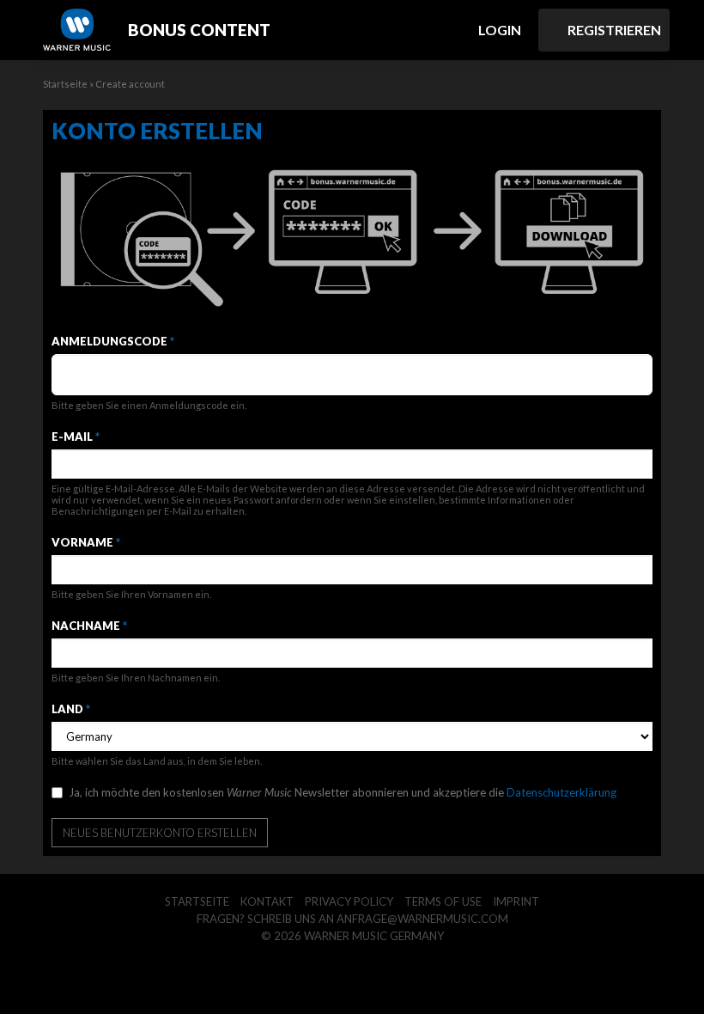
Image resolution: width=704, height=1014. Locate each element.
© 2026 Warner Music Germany (352, 936)
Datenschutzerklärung (561, 792)
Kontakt (267, 901)
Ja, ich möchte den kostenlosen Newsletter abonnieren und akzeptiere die (342, 792)
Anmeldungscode (113, 341)
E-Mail (76, 436)
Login (498, 29)
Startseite (65, 83)
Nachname (89, 625)
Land (71, 709)
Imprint (516, 901)
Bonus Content (199, 30)
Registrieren (613, 29)
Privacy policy (349, 901)
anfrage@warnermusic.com (422, 918)
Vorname (86, 542)
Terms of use (443, 901)
